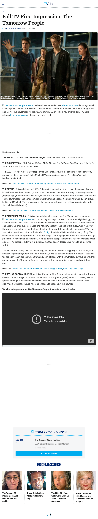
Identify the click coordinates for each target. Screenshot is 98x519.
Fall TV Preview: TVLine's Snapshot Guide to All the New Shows (43, 210)
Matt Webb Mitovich (13, 28)
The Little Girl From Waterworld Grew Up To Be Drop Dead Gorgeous (60, 497)
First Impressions (18, 115)
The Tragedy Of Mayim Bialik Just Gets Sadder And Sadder (10, 497)
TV (3, 11)
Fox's (52, 268)
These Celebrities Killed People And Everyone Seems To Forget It (84, 497)
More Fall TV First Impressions (27, 268)
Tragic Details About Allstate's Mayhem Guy (35, 496)
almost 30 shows (70, 105)
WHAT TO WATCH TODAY (51, 431)
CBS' (73, 268)
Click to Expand (50, 453)
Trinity (46, 232)
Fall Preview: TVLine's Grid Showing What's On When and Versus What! (46, 183)
